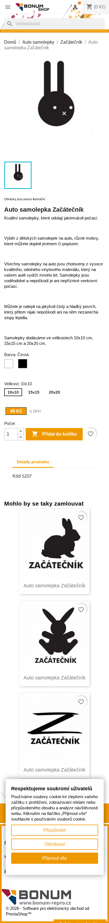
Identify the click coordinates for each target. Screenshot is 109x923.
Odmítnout (54, 844)
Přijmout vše (54, 858)
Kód (17, 476)
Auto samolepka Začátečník (54, 585)
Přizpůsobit (54, 830)
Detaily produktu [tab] (33, 461)
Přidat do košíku (54, 434)
